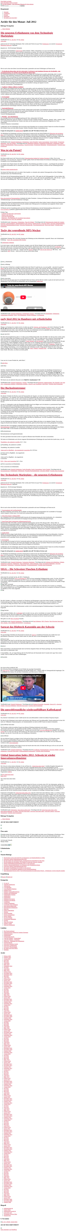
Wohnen (48, 328)
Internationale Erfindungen (10, 907)
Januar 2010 (7, 1198)
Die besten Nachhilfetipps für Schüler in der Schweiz (17, 868)
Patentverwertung (28, 145)
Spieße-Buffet (5, 532)
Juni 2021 (6, 1008)
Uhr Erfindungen (22, 315)
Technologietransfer (52, 145)
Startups (6, 912)
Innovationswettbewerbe (24, 810)
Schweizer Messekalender (10, 947)
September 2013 (8, 1134)
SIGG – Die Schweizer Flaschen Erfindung (24, 569)
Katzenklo (46, 704)
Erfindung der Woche (9, 899)
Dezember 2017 (8, 1064)
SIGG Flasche (45, 621)
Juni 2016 (6, 1090)
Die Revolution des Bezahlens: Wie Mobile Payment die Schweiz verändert (23, 862)
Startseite (6, 12)
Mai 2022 (6, 992)
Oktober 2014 (7, 1117)
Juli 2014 (6, 1121)
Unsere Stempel (30, 341)
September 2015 (8, 1103)
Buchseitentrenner (5, 427)
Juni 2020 (6, 1023)
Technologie (10, 565)
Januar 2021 (7, 1013)
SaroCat (34, 634)
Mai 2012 (6, 1157)
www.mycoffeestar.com (46, 730)
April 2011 (6, 1176)
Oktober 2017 (7, 1067)
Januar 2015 (7, 1113)
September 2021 (8, 1003)
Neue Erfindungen (24, 563)
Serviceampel (5, 539)
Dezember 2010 (8, 1182)
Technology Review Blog (10, 1214)
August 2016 (7, 1087)
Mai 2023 (6, 976)
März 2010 (6, 1195)
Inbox (31, 348)
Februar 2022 (7, 996)
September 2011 (8, 1169)
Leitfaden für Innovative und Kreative (11, 213)
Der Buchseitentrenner (13, 387)
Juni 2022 (6, 990)
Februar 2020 (7, 1029)
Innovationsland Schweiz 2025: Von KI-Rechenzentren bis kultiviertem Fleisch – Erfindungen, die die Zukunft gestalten (34, 870)
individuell (19, 613)
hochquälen (58, 246)
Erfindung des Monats (9, 900)
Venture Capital (8, 923)
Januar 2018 (7, 1062)
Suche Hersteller (34, 142)
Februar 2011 (7, 1179)
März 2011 (6, 1177)
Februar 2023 (7, 979)
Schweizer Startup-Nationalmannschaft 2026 (15, 859)
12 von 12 (6, 883)
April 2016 (6, 1092)
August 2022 (7, 987)
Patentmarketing (9, 145)
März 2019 (6, 1044)
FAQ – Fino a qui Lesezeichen (8, 461)
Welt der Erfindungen (9, 925)
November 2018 (8, 1049)
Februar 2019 (7, 1045)
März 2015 (6, 1110)
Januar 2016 (7, 1097)
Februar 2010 (7, 1196)
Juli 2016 (6, 1088)
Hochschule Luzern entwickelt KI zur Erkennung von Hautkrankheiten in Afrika (24, 857)
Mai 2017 (6, 1074)
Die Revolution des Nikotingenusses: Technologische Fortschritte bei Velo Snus (24, 860)
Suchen (2, 5)
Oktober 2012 (7, 1150)
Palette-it (36, 348)
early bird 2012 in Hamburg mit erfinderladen (26, 319)
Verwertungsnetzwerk (38, 225)
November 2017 (8, 1065)
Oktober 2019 (7, 1033)
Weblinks (6, 949)
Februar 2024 (7, 972)
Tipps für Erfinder (11, 143)
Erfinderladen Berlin (9, 936)
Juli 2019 (6, 1038)
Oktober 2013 (7, 1133)
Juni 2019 (6, 1039)
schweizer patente (49, 811)
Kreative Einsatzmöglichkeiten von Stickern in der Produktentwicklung (22, 865)
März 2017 (6, 1077)
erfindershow (7, 896)
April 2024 (6, 969)
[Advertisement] (19, 63)
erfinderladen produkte (22, 384)
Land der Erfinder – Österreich (11, 939)
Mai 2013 (6, 1140)
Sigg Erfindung (37, 621)
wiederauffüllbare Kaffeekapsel (27, 751)
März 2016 (6, 1094)
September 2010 (8, 1186)
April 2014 (6, 1126)
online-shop (39, 281)
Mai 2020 (6, 1025)
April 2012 (6, 1159)
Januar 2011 (7, 1180)
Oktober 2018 (7, 1051)
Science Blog (7, 1210)
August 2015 (7, 1104)
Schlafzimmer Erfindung (7, 315)
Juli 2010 (6, 1189)
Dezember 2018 (8, 1048)
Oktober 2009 (7, 1202)
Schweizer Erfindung (10, 705)
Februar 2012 (7, 1162)
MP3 (9, 251)
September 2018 (8, 1052)
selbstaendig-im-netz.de (10, 1211)
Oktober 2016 (7, 1084)
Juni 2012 (6, 1156)
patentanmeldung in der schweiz (24, 223)
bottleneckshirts (48, 382)
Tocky (15, 315)
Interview (6, 909)
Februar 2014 (7, 1127)
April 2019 (6, 1042)
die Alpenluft (39, 341)
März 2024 (6, 970)
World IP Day (7, 1215)
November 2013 (8, 1131)
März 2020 (6, 1028)
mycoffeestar (36, 749)
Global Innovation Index (38, 766)
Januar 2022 (7, 997)
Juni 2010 (6, 1190)
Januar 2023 (7, 980)
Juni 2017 (6, 1072)
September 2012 (8, 1152)
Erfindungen (45, 44)
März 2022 (6, 995)
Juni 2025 (6, 960)
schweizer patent (45, 223)
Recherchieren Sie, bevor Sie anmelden (12, 219)
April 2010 (6, 1193)
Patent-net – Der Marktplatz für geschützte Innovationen (16, 218)
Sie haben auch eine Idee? (10, 17)
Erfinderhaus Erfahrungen (46, 143)
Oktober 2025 (7, 957)
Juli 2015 (6, 1105)
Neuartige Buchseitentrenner (32, 471)
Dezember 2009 (8, 1199)
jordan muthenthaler (9, 910)
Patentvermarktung (19, 145)
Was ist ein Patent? (11, 150)
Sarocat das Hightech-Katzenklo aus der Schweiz (27, 626)
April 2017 (6, 1075)
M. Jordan (21, 39)
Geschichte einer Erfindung (11, 904)
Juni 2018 (6, 1056)
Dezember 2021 (8, 999)
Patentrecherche (37, 223)
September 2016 (8, 1085)
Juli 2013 (6, 1137)
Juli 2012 (6, 1154)
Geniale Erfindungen (9, 903)
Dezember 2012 (8, 1147)
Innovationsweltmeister (6, 811)
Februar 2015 (7, 1111)
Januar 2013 (7, 1146)
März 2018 (6, 1059)
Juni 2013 (6, 1139)
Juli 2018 (6, 1055)
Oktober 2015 (7, 1101)
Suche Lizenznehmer (44, 142)
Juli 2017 (6, 1071)
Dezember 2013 (8, 1130)
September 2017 (8, 1068)
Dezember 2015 (8, 1098)
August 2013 (7, 1136)
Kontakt (6, 15)
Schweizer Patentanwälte (8, 216)
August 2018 (7, 1054)
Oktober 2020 (7, 1018)
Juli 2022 (6, 989)
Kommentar (40, 315)
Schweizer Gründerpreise (10, 945)
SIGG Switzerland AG (21, 578)
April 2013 (6, 1141)
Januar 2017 (7, 1080)
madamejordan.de (8, 1208)
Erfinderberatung (8, 934)
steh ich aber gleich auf (46, 249)
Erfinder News (7, 890)
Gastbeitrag (7, 13)
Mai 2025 (6, 961)
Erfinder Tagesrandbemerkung (11, 891)
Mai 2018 (6, 1058)
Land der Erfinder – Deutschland (12, 938)
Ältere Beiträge (5, 29)
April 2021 (6, 1010)
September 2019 (8, 1035)
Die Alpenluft (56, 382)
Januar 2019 (7, 1046)
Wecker (31, 249)
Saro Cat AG (6, 670)
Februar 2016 (7, 1095)
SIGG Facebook (15, 618)
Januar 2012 (7, 1163)
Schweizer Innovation (22, 705)
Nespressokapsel (44, 749)
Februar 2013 (7, 1144)
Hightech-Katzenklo (38, 704)
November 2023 (8, 973)
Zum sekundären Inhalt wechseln (9, 2)
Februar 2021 (7, 1012)
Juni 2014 (6, 1123)
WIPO (9, 772)
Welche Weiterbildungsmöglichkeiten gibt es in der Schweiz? (19, 863)
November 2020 (8, 1016)
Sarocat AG (53, 704)
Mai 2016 (6, 1091)
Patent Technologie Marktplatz (47, 563)
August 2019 (7, 1036)
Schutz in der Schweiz (7, 215)
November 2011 (8, 1166)
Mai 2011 (6, 1175)
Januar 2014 (7, 1128)
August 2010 (7, 1188)
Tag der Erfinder (8, 917)
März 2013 (6, 1143)
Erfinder (62, 562)
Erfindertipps (25, 142)
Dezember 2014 (8, 1114)
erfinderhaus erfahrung (33, 143)
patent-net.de (19, 50)
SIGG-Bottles (4, 622)
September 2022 (8, 986)
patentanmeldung (10, 223)
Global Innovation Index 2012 (23, 792)
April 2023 (6, 977)
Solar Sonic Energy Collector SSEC (11, 515)
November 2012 (8, 1149)
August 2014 (7, 1120)
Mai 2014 (6, 1124)
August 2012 (7, 1153)
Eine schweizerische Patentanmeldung (10, 198)
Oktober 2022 (7, 984)
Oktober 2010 (7, 1185)
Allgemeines (14, 222)
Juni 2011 (6, 1173)
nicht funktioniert (13, 742)
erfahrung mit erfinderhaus (52, 562)
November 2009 (8, 1200)
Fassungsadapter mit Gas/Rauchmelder (12, 510)
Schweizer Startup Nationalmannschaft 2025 (15, 866)
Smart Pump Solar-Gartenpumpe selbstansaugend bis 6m (16, 521)
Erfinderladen (48, 313)
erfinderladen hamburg (9, 384)
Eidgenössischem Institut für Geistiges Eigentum (37, 158)
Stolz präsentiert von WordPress (9, 1229)
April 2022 (6, 993)
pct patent (15, 811)
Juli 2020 (6, 1022)
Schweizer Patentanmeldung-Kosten (10, 225)
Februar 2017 (7, 1078)
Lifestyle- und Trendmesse (40, 327)
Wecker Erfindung (31, 315)
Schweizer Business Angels (11, 944)
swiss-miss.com (8, 1212)
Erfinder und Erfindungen (10, 893)
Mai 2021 (6, 1009)
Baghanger (52, 344)
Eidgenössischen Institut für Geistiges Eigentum (16, 932)
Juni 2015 (6, 1107)
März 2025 (6, 964)
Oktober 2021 (7, 1002)
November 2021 (8, 1000)
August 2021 (7, 1005)
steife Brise (45, 384)
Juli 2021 (6, 1006)
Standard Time (42, 348)
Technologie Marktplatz (40, 145)
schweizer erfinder (44, 471)
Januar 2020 (7, 1031)
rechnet (2, 731)
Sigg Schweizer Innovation (56, 621)
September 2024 (8, 966)
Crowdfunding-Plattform (10, 889)
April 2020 (6, 1026)
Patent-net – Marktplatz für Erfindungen (14, 941)
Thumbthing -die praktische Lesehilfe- (10, 442)
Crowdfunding (7, 887)
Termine (24, 382)
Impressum (6, 16)
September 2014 (8, 1118)
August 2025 (7, 959)
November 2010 (8, 1183)
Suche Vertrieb (53, 142)
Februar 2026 (7, 956)
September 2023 (8, 974)
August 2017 (7, 1069)
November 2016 (8, 1082)
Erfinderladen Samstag (28, 313)
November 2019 (8, 1032)
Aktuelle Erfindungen (16, 142)
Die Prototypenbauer (9, 931)
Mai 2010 (6, 1192)
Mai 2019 (6, 1041)
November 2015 (8, 1100)
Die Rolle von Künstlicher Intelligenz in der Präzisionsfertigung (20, 869)
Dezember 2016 (8, 1081)
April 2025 (6, 963)
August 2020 (7, 1020)
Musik (2, 268)
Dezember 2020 (8, 1015)
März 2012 (6, 1160)
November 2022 (8, 983)
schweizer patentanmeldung (57, 223)
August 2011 (7, 1170)
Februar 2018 (7, 1061)
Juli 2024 (6, 967)
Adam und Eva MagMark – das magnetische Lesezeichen (15, 450)
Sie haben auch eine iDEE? (11, 948)
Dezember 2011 (8, 1164)
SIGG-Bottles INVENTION (15, 622)
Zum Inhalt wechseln (6, 1)
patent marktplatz (34, 563)
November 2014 (8, 1116)
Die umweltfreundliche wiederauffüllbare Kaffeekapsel (31, 709)
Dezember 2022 (8, 982)
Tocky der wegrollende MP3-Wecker (21, 230)
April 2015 (6, 1108)
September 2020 (8, 1019)
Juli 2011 (6, 1172)
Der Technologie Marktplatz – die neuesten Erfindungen (31, 474)
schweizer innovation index (37, 811)
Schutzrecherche (8, 942)
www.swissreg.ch (5, 209)
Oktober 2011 (7, 1167)
